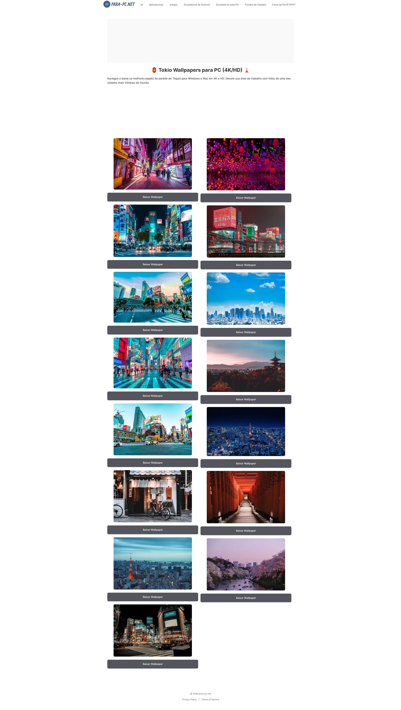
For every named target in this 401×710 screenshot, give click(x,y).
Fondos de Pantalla (255, 4)
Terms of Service (210, 699)
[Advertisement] (200, 41)
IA (142, 4)
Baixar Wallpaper (153, 196)
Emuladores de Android (197, 4)
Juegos (173, 4)
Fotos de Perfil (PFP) (283, 4)
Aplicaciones (156, 4)
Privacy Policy (189, 699)
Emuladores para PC (227, 4)
